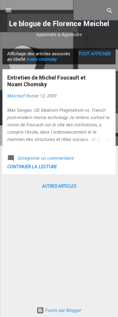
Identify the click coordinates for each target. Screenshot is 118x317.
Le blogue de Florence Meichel (59, 23)
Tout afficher (94, 53)
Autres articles (59, 186)
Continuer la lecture (32, 166)
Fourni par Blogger (62, 310)
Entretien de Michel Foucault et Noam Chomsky (46, 80)
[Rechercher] (109, 11)
